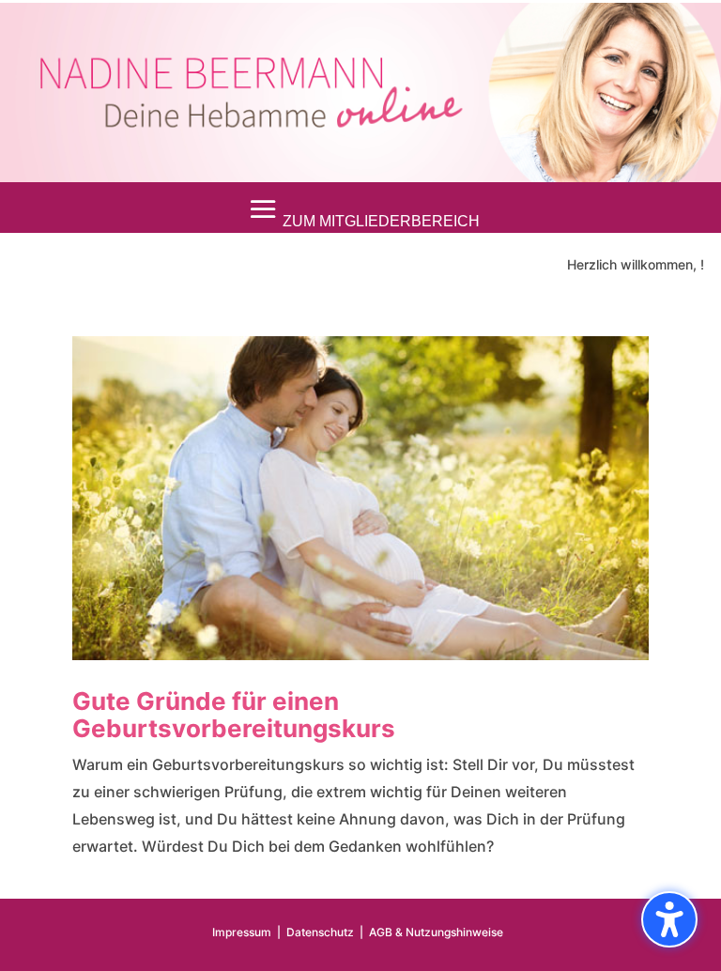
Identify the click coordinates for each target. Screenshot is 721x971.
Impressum (241, 932)
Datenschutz (320, 932)
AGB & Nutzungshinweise (436, 932)
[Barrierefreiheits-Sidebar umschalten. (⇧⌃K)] (669, 919)
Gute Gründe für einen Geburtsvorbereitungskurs (233, 714)
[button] (360, 209)
